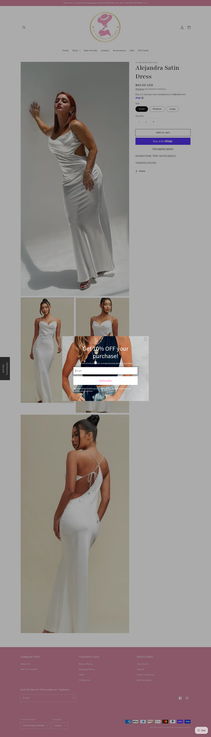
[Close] (146, 339)
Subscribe (105, 380)
